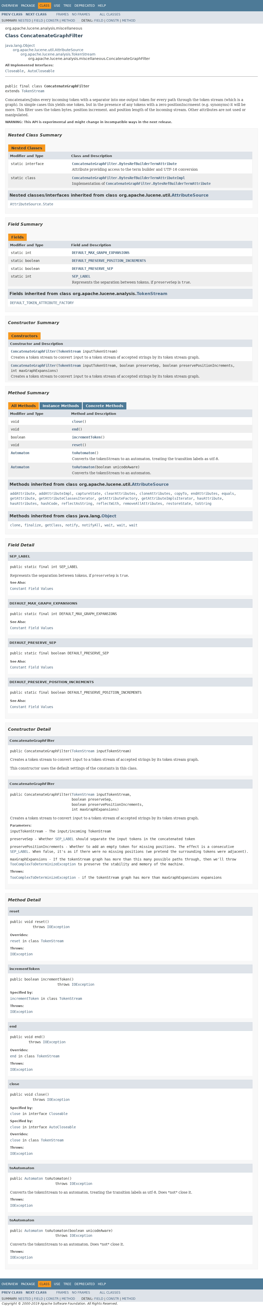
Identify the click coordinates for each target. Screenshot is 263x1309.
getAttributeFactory (117, 498)
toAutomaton (83, 453)
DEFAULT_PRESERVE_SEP (92, 269)
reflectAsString (76, 503)
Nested (24, 20)
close (77, 421)
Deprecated (84, 5)
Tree (67, 5)
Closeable (14, 71)
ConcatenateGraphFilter (33, 351)
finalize (32, 525)
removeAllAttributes (142, 503)
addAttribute (22, 493)
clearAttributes (120, 493)
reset (77, 445)
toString (203, 503)
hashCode (49, 503)
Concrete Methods (104, 406)
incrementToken (86, 437)
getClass (53, 525)
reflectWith (107, 503)
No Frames (81, 14)
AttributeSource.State (31, 204)
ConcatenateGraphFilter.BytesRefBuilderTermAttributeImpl (128, 178)
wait (109, 525)
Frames (62, 14)
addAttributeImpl (55, 493)
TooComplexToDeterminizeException (43, 877)
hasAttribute (209, 498)
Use (57, 5)
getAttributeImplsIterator (167, 498)
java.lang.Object (20, 45)
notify (71, 525)
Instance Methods (61, 406)
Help (102, 5)
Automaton (20, 453)
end (75, 429)
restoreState (178, 503)
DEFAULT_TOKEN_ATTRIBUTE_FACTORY (42, 303)
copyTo (180, 493)
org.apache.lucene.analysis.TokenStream (58, 54)
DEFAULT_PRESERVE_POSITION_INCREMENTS (109, 261)
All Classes (110, 14)
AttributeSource (190, 195)
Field (38, 20)
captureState (88, 493)
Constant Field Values (31, 589)
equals (228, 493)
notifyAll (91, 525)
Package (28, 5)
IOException (58, 927)
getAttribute (22, 498)
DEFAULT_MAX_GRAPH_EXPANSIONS (100, 253)
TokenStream (33, 91)
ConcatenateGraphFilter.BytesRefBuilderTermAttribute (124, 164)
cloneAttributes (154, 493)
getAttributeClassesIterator (66, 498)
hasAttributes (23, 503)
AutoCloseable (41, 71)
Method (68, 20)
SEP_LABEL (81, 276)
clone (15, 525)
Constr (52, 20)
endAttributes (204, 493)
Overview (10, 5)
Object (108, 516)
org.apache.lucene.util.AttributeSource (48, 50)
